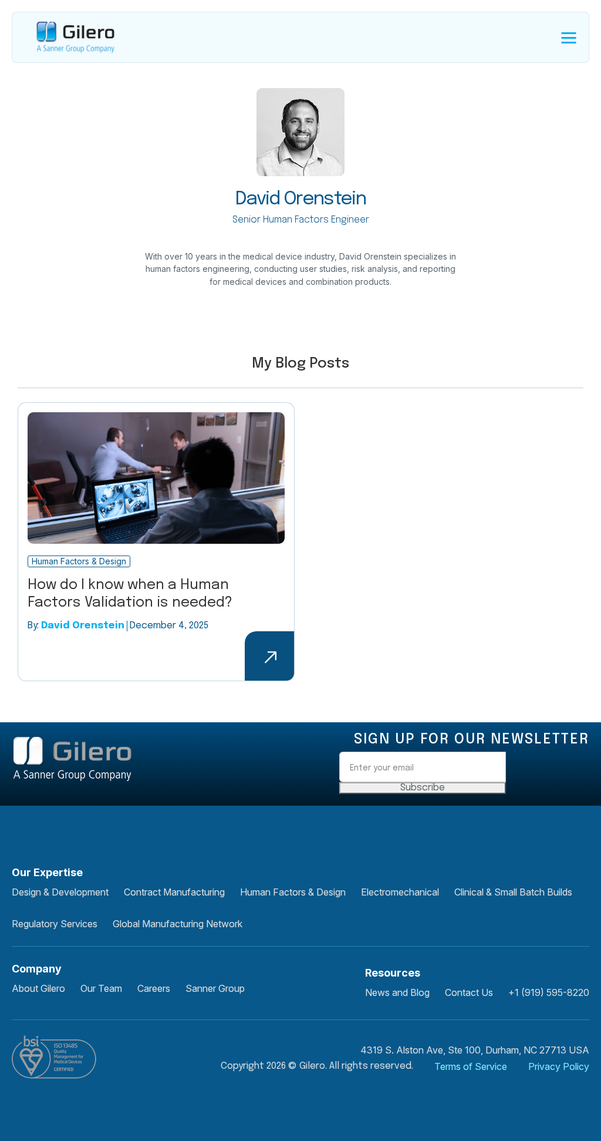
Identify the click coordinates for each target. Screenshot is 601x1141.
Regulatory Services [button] (54, 924)
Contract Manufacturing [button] (174, 892)
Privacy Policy (558, 1066)
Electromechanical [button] (400, 892)
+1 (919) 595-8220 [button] (548, 992)
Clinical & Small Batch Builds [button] (513, 892)
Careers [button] (153, 988)
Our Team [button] (101, 988)
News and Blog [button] (397, 992)
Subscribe (422, 788)
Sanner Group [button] (215, 988)
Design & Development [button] (60, 892)
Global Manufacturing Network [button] (177, 924)
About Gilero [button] (38, 988)
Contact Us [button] (469, 992)
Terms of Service (470, 1066)
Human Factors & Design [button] (293, 892)
